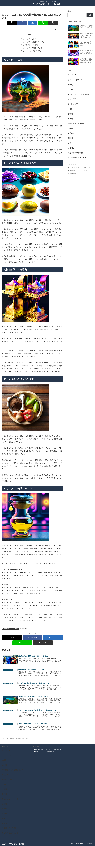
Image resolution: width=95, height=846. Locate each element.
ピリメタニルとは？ (29, 39)
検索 (69, 11)
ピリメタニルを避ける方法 (32, 51)
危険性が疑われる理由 (30, 45)
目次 (30, 35)
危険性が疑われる (26, 629)
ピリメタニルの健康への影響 (32, 48)
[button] (53, 23)
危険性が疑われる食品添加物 (11, 629)
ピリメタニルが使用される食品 (33, 42)
